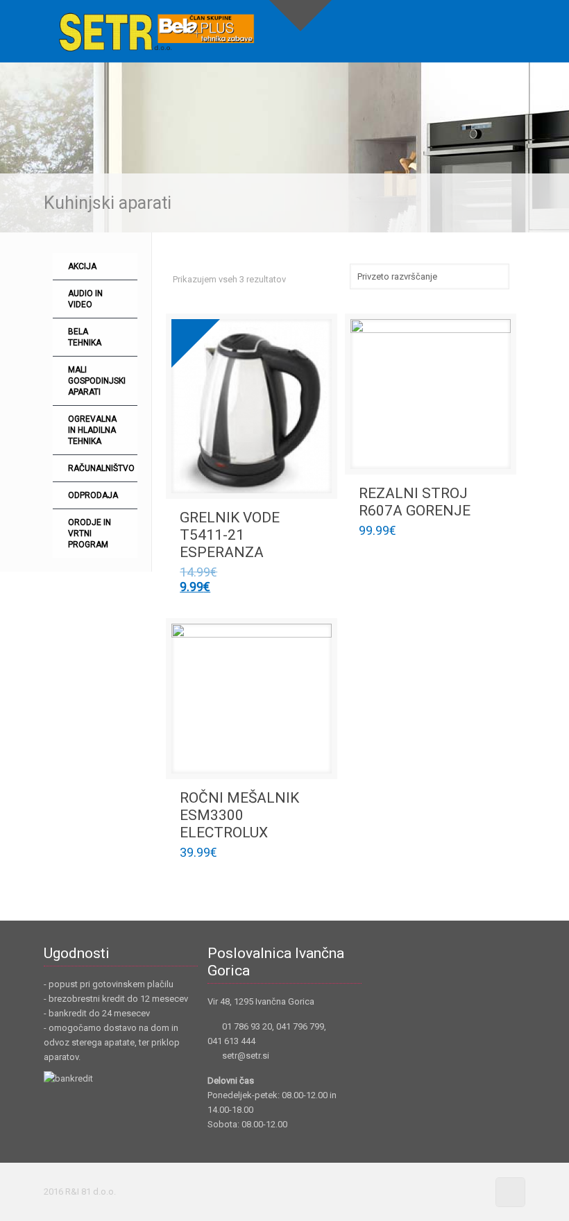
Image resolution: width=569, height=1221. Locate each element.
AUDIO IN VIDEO (85, 299)
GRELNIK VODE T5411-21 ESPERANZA (230, 535)
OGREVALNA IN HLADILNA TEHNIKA (92, 430)
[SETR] (156, 31)
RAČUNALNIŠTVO (101, 468)
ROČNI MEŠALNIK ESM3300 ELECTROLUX (239, 815)
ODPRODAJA (93, 495)
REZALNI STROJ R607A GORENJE (414, 502)
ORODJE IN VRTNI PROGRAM (89, 533)
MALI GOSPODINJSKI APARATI (97, 381)
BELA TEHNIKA (84, 337)
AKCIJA (82, 266)
